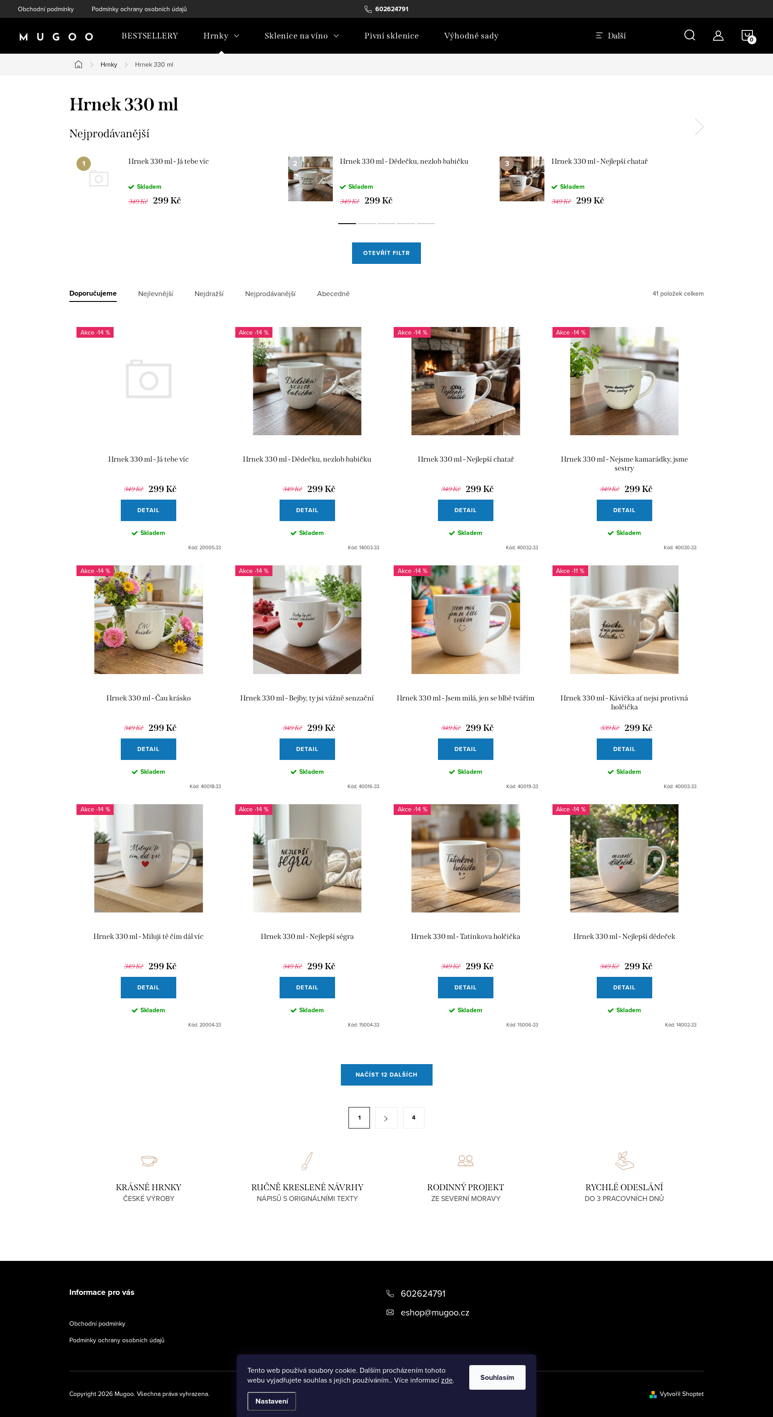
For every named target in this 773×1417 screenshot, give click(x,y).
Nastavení (271, 1401)
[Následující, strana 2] (386, 1118)
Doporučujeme (93, 293)
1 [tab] (347, 223)
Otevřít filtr (386, 253)
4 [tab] (406, 223)
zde (447, 1380)
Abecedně (333, 293)
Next (699, 127)
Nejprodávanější (270, 293)
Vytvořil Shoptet (682, 1393)
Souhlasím (497, 1377)
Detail (148, 510)
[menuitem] (150, 36)
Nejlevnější (155, 293)
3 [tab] (386, 223)
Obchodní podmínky (46, 8)
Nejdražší (209, 293)
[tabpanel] (175, 180)
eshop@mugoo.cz (435, 1312)
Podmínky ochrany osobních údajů (139, 8)
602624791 (423, 1293)
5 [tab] (426, 223)
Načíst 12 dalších (387, 1074)
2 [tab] (367, 223)
